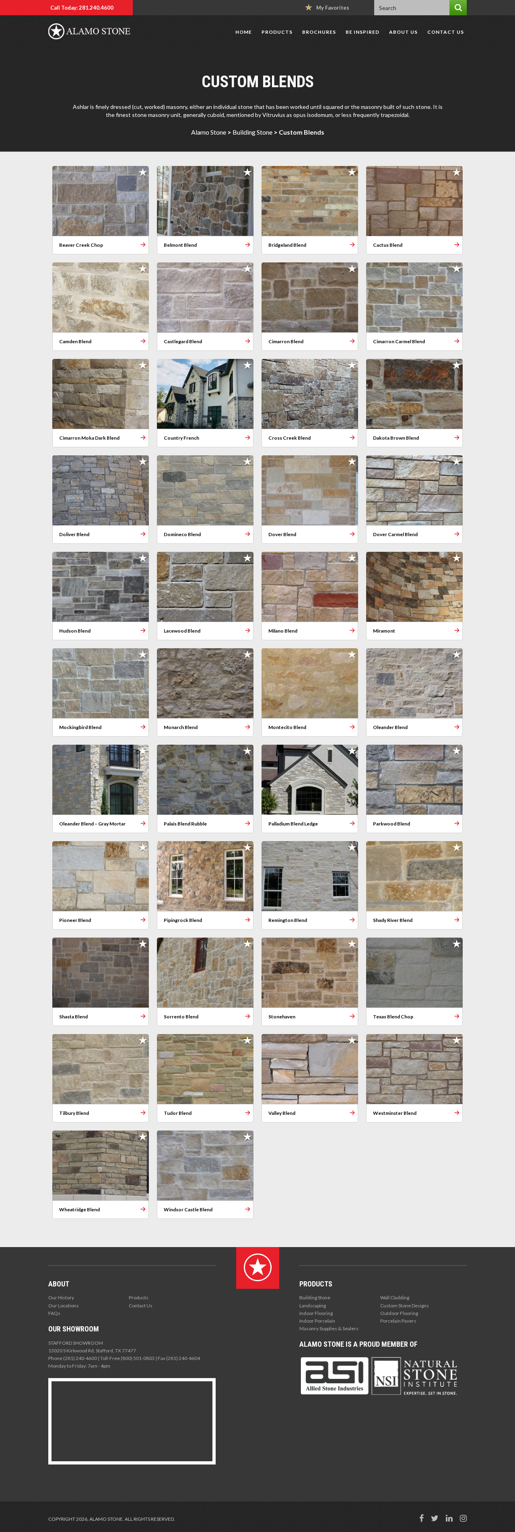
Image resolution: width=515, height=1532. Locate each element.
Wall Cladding (394, 1297)
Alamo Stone (208, 132)
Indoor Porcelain (317, 1321)
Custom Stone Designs (404, 1306)
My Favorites (332, 7)
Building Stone (252, 132)
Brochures (319, 32)
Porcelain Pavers (398, 1321)
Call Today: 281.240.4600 (81, 7)
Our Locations (63, 1306)
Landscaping (312, 1306)
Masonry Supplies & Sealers (328, 1328)
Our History (61, 1297)
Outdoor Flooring (399, 1313)
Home (243, 32)
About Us (403, 32)
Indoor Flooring (316, 1313)
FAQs (54, 1313)
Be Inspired (362, 32)
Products (277, 32)
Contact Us (445, 32)
